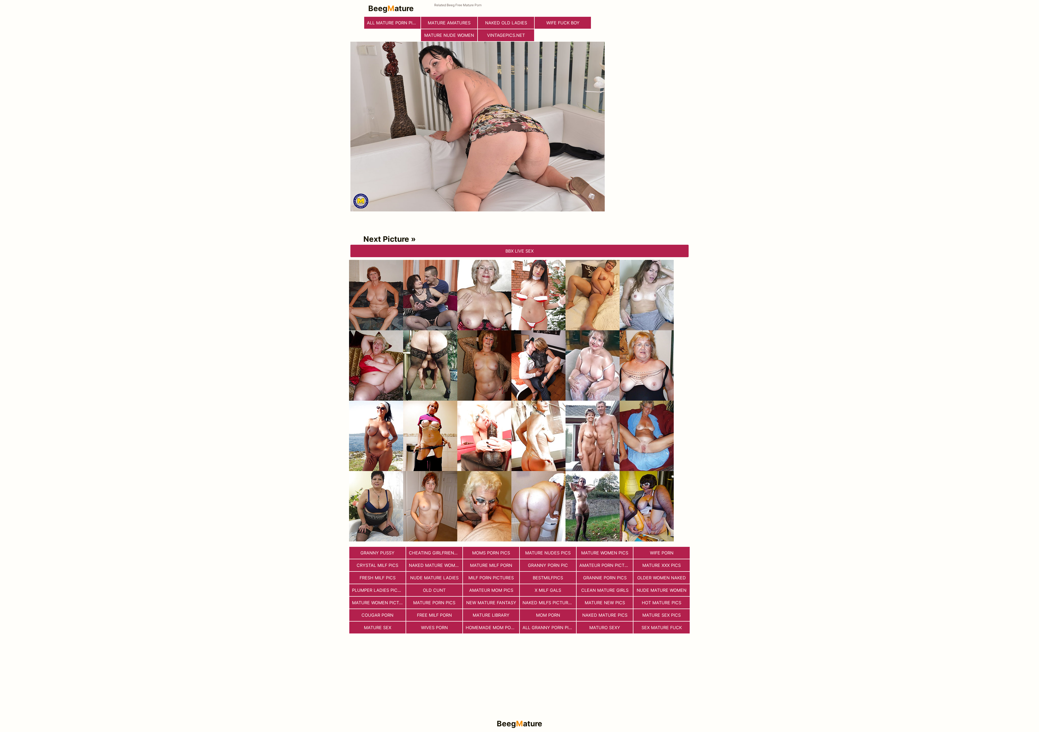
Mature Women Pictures (379, 602)
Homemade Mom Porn (491, 627)
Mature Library (491, 615)
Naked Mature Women (435, 565)
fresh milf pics (378, 577)
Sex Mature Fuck (662, 627)
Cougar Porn (377, 615)
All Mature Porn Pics (392, 22)
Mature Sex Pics (661, 615)
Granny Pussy (377, 552)
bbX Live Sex (519, 251)
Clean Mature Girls (605, 590)
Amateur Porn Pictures (606, 565)
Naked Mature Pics (604, 615)
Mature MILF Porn (491, 565)
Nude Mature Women (661, 590)
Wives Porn (434, 627)
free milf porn (434, 615)
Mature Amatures (449, 22)
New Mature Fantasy (491, 602)
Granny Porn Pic (548, 565)
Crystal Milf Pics (377, 565)
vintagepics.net (506, 35)
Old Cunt (434, 590)
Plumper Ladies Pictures (379, 590)
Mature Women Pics (604, 552)
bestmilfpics (548, 577)
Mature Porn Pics (434, 602)
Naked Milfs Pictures (548, 602)
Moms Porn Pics (491, 552)
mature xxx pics (661, 565)
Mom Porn (548, 615)
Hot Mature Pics (661, 602)
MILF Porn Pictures (491, 577)
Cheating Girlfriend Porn (435, 552)
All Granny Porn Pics (548, 627)
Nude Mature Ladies (434, 577)
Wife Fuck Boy (563, 22)
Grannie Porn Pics (605, 577)
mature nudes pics (548, 552)
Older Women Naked (661, 577)
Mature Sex (377, 627)
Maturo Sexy (604, 627)
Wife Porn (661, 552)
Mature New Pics (605, 602)
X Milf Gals (548, 590)
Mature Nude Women (449, 35)
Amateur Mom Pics (491, 590)
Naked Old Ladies (506, 22)
